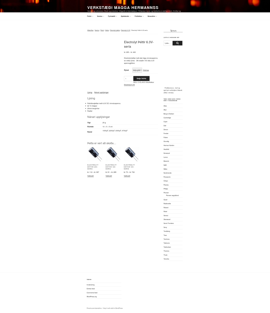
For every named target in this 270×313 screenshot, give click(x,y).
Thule (165, 255)
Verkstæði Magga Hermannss (123, 7)
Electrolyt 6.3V (125, 30)
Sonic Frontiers (169, 223)
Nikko (165, 169)
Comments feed (92, 293)
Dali (165, 126)
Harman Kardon (169, 145)
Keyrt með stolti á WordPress (113, 308)
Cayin (165, 121)
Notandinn (151, 16)
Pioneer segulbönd (172, 195)
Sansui (166, 215)
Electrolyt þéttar (115, 30)
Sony (165, 227)
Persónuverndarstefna (94, 308)
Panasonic (167, 177)
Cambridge (167, 118)
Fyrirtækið (111, 16)
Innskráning (90, 285)
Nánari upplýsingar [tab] (101, 92)
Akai (165, 110)
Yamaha (166, 259)
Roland (166, 207)
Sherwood (167, 219)
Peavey (166, 185)
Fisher (166, 137)
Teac (165, 235)
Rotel (165, 211)
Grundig (166, 141)
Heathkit (166, 149)
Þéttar (107, 30)
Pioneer (166, 193)
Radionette (167, 203)
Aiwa (165, 106)
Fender (166, 133)
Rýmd (126, 70)
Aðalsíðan (90, 30)
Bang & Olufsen (169, 114)
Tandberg (167, 231)
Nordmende (167, 173)
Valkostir (90, 176)
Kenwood (167, 153)
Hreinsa (146, 70)
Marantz (166, 161)
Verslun (99, 16)
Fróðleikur (138, 16)
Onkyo (166, 181)
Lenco (166, 157)
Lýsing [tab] (89, 92)
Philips (166, 189)
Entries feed (91, 289)
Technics (166, 239)
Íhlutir (102, 30)
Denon (166, 129)
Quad (165, 200)
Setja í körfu (141, 78)
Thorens (166, 251)
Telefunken (167, 247)
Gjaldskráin (125, 16)
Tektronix (167, 243)
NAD (165, 165)
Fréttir (89, 16)
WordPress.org (92, 296)
